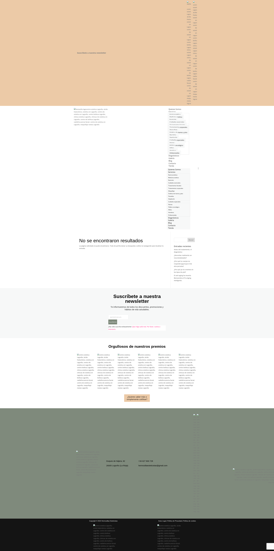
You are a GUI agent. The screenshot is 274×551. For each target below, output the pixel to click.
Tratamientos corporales (178, 127)
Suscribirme (112, 322)
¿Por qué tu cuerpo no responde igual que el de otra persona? (183, 263)
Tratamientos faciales (177, 125)
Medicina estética (176, 117)
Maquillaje (173, 130)
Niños (172, 148)
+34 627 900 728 (145, 461)
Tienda (171, 166)
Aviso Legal (162, 521)
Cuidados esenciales (177, 122)
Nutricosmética (175, 114)
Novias (172, 143)
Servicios (172, 112)
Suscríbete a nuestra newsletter (91, 53)
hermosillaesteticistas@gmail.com (152, 466)
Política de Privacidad (174, 521)
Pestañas (173, 135)
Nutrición (173, 120)
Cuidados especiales (177, 140)
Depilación (173, 138)
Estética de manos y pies (178, 132)
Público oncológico (176, 145)
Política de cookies (189, 521)
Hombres (173, 150)
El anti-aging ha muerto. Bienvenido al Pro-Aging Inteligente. (182, 278)
